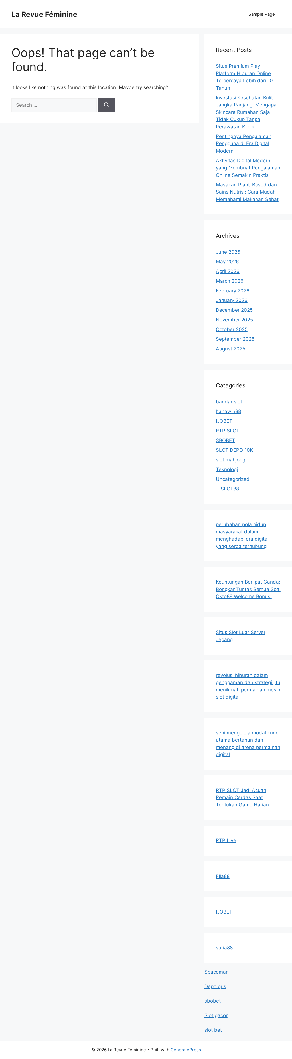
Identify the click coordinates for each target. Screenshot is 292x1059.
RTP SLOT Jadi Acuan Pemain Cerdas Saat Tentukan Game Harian (242, 797)
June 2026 (228, 252)
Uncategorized (233, 479)
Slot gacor (216, 1015)
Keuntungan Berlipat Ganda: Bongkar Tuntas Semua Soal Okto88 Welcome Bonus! (248, 589)
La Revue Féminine (44, 14)
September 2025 (235, 339)
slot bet (213, 1030)
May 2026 (227, 261)
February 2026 (233, 291)
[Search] (106, 105)
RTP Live (226, 840)
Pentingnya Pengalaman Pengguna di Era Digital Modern (243, 144)
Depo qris (215, 986)
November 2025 (234, 320)
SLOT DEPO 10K (234, 450)
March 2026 (230, 281)
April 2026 (228, 271)
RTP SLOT (227, 431)
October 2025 (232, 329)
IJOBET (224, 421)
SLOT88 (230, 489)
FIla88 (223, 876)
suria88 (224, 948)
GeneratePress (186, 1049)
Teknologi (227, 469)
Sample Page (261, 14)
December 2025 (234, 310)
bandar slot (229, 402)
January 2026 (232, 300)
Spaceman (216, 972)
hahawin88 (228, 411)
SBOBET (225, 440)
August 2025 (230, 349)
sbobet (212, 1001)
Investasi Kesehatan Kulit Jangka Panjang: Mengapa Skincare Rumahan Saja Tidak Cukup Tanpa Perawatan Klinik (246, 112)
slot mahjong (230, 460)
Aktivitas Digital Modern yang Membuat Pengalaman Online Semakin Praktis (248, 168)
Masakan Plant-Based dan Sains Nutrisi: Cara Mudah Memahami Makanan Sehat (247, 192)
